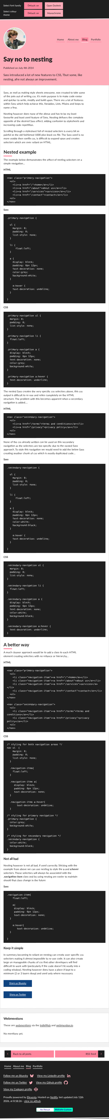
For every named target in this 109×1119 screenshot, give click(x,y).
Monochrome (54, 13)
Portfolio (96, 40)
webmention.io (64, 1025)
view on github (32, 1101)
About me (73, 40)
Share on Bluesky (17, 983)
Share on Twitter (18, 994)
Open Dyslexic (54, 6)
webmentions (23, 1025)
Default (31, 6)
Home (60, 40)
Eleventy (31, 1097)
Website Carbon (63, 1109)
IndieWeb (45, 1025)
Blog (84, 40)
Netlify (54, 1097)
